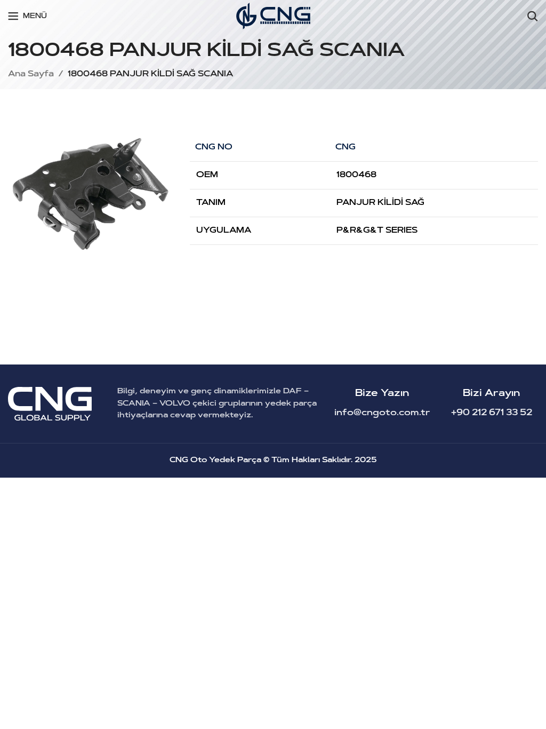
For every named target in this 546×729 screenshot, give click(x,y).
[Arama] (532, 16)
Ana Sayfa (31, 74)
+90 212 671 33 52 (491, 413)
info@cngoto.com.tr (382, 413)
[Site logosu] (273, 16)
